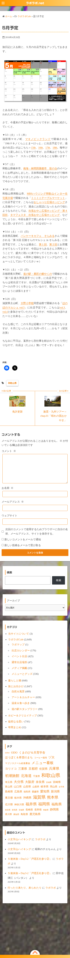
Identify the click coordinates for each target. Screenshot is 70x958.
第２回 (53, 244)
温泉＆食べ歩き (21, 703)
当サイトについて (18, 633)
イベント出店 (19, 656)
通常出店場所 (19, 662)
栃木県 (18, 797)
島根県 (9, 791)
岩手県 (61, 787)
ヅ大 (51, 757)
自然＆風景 (18, 691)
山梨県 (35, 786)
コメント (9, 451)
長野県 (38, 809)
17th (47, 147)
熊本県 (52, 797)
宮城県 (48, 782)
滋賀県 (39, 797)
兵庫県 (54, 768)
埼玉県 (8, 782)
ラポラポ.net (35, 3)
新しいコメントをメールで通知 (22, 539)
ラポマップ (18, 644)
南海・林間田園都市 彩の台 (40, 168)
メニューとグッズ (22, 674)
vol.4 (5, 311)
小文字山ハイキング (19, 839)
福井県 (31, 804)
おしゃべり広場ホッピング (49, 202)
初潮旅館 (12, 776)
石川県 (9, 804)
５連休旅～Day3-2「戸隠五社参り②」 (30, 858)
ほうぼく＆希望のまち (19, 757)
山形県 (27, 786)
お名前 (7, 488)
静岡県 (54, 809)
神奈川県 (19, 804)
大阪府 (29, 782)
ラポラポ (40, 839)
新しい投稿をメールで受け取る (22, 545)
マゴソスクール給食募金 (17, 763)
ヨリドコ (11, 768)
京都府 (33, 768)
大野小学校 (27, 303)
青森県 (46, 810)
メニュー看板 (43, 763)
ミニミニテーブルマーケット (48, 198)
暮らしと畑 (14, 680)
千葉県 (36, 776)
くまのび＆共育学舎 (32, 752)
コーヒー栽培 (40, 757)
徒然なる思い (16, 721)
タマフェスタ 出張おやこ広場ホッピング (35, 215)
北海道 (26, 776)
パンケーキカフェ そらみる (38, 235)
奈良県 (40, 782)
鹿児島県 (35, 814)
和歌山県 (12, 383)
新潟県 (55, 791)
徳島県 (27, 791)
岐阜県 (45, 786)
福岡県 (44, 804)
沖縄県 (27, 797)
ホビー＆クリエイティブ (22, 715)
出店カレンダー (21, 650)
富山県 (8, 786)
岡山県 (53, 786)
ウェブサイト (9, 515)
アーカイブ (13, 600)
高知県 (16, 814)
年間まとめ (14, 727)
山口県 (18, 786)
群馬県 (14, 810)
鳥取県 (24, 814)
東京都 (9, 797)
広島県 (18, 791)
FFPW (7, 753)
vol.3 (62, 307)
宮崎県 (57, 782)
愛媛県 (35, 791)
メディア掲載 (19, 668)
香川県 (8, 814)
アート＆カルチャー (23, 697)
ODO (14, 752)
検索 (58, 580)
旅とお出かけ (16, 686)
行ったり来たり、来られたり (25, 887)
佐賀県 (43, 768)
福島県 (56, 804)
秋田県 (7, 810)
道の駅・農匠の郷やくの (37, 273)
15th (33, 147)
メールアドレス (13, 501)
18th (55, 147)
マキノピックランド (38, 139)
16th (40, 147)
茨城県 (21, 810)
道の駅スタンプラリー (25, 709)
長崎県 (29, 809)
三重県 (22, 768)
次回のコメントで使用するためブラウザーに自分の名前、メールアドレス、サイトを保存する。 (36, 531)
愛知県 (44, 791)
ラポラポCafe (15, 639)
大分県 (19, 782)
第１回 (43, 244)
